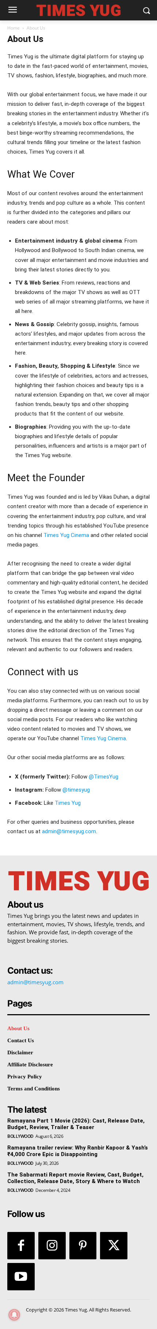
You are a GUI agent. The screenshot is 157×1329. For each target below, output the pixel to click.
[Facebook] (21, 1245)
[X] (113, 1245)
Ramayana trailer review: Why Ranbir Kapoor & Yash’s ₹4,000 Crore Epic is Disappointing (77, 1151)
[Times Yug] (78, 10)
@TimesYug (103, 776)
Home (13, 28)
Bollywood (20, 1136)
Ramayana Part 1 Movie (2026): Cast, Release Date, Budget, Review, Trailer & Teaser (76, 1124)
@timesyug (76, 790)
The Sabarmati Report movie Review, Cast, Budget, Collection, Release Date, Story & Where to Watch (75, 1178)
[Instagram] (52, 1245)
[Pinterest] (83, 1245)
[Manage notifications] (14, 1315)
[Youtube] (21, 1276)
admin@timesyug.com (69, 831)
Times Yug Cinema (66, 535)
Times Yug (68, 803)
